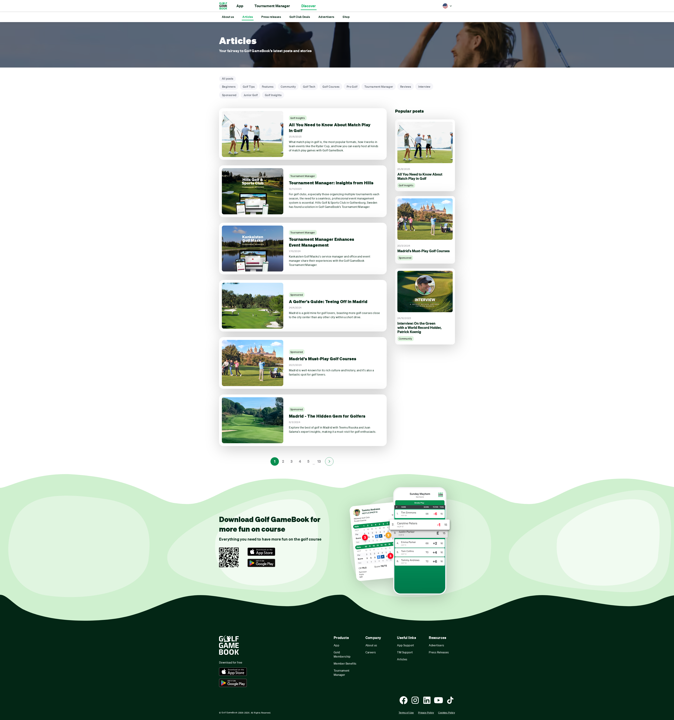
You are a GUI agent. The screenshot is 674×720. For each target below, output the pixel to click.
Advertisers (436, 645)
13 (319, 461)
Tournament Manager (341, 672)
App (336, 645)
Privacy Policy (426, 712)
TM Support (405, 652)
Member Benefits (345, 663)
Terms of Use (406, 712)
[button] (240, 6)
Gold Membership (342, 654)
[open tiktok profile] (450, 700)
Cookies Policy (446, 712)
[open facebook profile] (403, 700)
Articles (402, 659)
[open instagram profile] (415, 700)
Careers (370, 652)
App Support (405, 645)
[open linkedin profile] (427, 700)
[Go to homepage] (225, 6)
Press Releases (439, 652)
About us (371, 645)
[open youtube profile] (438, 700)
